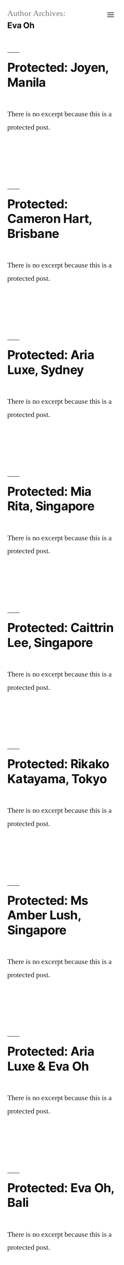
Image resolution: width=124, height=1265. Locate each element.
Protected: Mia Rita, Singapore (50, 499)
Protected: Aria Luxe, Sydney (50, 362)
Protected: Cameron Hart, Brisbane (49, 218)
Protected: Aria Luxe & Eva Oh (50, 1059)
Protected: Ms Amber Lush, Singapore (47, 915)
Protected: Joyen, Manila (57, 75)
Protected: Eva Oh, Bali (60, 1195)
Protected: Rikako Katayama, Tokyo (58, 771)
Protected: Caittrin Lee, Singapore (60, 635)
